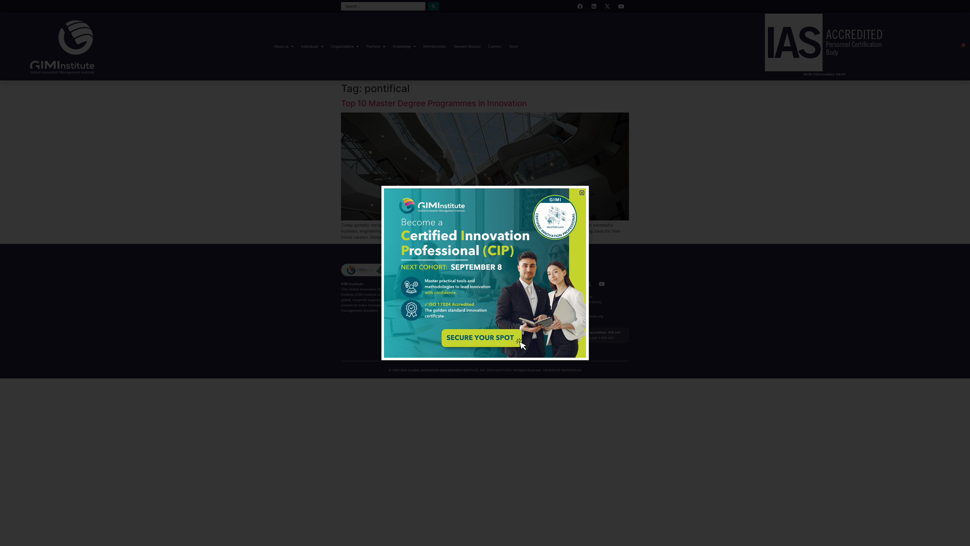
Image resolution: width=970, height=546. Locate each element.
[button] (582, 193)
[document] (485, 273)
